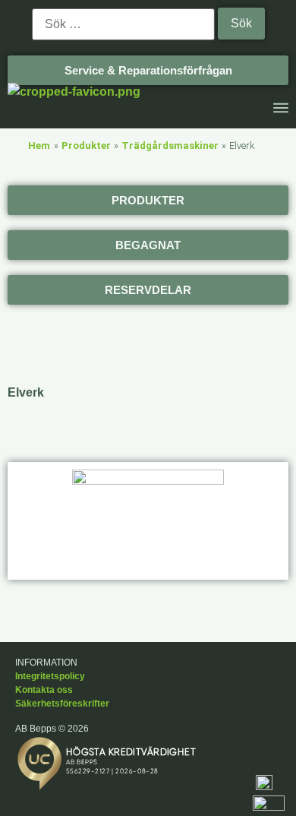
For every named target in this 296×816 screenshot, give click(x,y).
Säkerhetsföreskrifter (62, 703)
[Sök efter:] (123, 24)
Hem (39, 145)
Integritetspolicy (50, 676)
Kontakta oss (44, 690)
